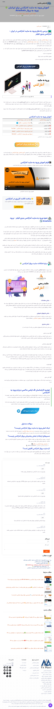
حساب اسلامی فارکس (34, 675)
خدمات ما (24, 663)
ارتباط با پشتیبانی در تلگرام (24, 123)
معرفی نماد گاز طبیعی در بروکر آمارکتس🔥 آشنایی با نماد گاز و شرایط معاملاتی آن (25, 603)
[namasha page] (10, 671)
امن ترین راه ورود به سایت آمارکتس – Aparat (22, 131)
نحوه (15, 240)
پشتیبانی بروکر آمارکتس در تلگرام (40, 444)
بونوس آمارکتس (37, 318)
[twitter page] (5, 674)
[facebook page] (10, 668)
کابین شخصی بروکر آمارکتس (18, 152)
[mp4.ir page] (7, 671)
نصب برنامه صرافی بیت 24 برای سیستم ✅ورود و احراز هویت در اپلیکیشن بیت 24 (25, 633)
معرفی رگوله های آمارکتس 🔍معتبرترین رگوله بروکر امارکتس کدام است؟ (27, 595)
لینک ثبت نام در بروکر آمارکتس (24, 120)
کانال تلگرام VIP (23, 668)
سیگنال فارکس (23, 665)
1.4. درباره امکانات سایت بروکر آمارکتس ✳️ (40, 566)
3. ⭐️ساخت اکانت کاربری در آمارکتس (43, 563)
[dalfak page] (5, 671)
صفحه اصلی (33, 14)
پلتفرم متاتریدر (36, 665)
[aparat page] (5, 668)
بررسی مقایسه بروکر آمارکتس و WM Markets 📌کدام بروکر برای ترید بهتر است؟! (25, 579)
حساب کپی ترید (35, 673)
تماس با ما (9, 663)
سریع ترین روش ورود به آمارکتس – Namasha (22, 134)
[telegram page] (7, 677)
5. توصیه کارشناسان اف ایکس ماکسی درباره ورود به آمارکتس (38, 568)
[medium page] (10, 674)
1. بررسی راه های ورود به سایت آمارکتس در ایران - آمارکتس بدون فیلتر (36, 560)
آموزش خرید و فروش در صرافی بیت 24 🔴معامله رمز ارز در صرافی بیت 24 (26, 640)
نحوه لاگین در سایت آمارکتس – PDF (24, 126)
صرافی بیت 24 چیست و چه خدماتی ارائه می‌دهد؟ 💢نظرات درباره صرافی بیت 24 (25, 625)
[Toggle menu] (50, 705)
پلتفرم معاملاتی (35, 663)
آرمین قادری (39, 26)
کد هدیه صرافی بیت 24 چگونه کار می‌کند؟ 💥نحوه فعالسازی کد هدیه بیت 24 (26, 617)
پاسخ (43, 468)
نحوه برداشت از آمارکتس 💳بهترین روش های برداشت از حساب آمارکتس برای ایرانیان (24, 587)
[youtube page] (7, 668)
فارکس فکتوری (36, 670)
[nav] (4, 2)
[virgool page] (7, 674)
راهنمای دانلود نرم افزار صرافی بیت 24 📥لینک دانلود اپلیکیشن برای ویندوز (27, 648)
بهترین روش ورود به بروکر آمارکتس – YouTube (21, 128)
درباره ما (24, 670)
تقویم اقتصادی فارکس (34, 668)
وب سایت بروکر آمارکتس (32, 42)
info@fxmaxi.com (7, 665)
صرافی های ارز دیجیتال (34, 678)
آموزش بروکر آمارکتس (23, 14)
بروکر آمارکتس (45, 40)
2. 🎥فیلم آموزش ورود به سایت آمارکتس (42, 562)
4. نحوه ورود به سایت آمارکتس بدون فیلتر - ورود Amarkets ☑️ (38, 565)
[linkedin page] (10, 677)
